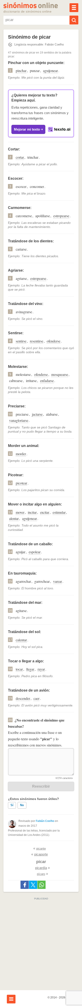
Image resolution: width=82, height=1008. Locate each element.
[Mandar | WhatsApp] (41, 885)
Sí (11, 805)
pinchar (21, 70)
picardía (41, 867)
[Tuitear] (33, 885)
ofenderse (53, 341)
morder (21, 453)
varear (57, 581)
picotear (21, 483)
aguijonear (50, 70)
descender (23, 698)
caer (36, 698)
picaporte (41, 854)
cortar (20, 157)
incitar (32, 512)
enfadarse (47, 380)
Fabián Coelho (45, 821)
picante (41, 848)
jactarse (37, 414)
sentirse (21, 341)
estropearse (61, 215)
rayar (41, 669)
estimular (59, 512)
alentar (14, 518)
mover (20, 512)
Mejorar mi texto (27, 129)
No (22, 805)
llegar (30, 669)
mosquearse (59, 374)
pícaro (41, 873)
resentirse (36, 341)
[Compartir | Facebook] (24, 885)
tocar (19, 669)
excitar (44, 512)
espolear (35, 551)
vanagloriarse (18, 420)
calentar (21, 639)
